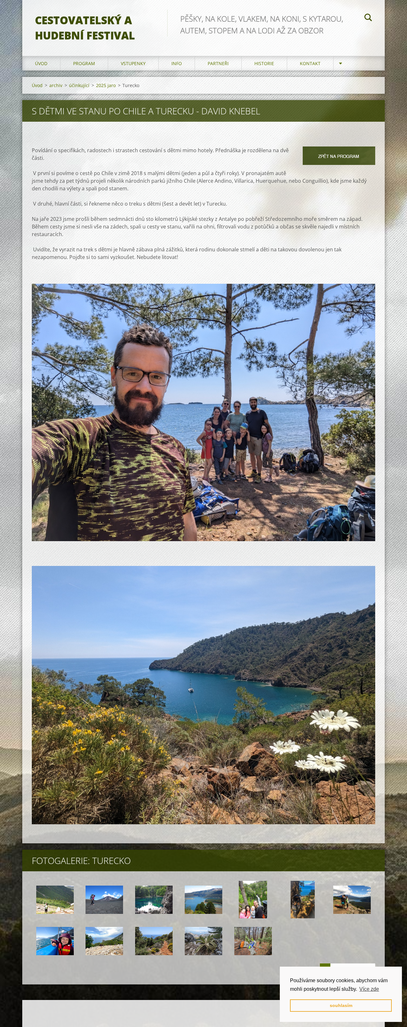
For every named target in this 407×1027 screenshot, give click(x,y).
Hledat (368, 18)
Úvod (41, 63)
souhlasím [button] (341, 1005)
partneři (218, 63)
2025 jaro (106, 85)
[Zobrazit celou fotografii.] (55, 899)
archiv (55, 85)
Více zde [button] (369, 989)
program (84, 63)
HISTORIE (264, 63)
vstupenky (133, 63)
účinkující (79, 85)
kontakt (310, 63)
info (176, 63)
